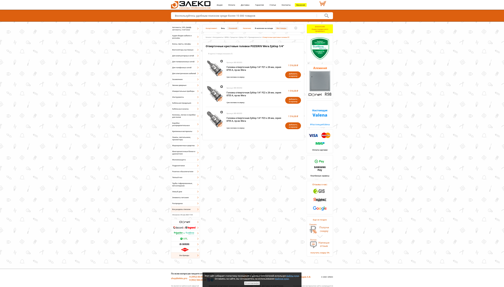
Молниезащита (179, 159)
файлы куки (292, 275)
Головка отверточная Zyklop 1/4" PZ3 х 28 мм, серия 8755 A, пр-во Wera (254, 119)
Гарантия (259, 5)
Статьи (273, 5)
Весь (223, 28)
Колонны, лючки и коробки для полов (184, 116)
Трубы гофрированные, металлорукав (182, 184)
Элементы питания (180, 197)
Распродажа (177, 203)
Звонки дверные (179, 85)
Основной (233, 28)
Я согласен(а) (252, 283)
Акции (219, 5)
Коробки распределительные (181, 124)
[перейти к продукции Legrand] (185, 227)
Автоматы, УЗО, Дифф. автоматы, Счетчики (182, 28)
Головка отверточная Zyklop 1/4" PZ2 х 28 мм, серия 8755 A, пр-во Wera (254, 94)
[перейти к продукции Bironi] (185, 244)
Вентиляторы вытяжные (182, 50)
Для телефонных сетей (181, 67)
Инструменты (178, 97)
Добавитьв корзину (293, 74)
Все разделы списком (181, 209)
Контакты (286, 5)
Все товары (281, 28)
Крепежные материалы (182, 131)
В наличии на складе (264, 28)
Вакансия (300, 5)
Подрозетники (178, 165)
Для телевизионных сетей (183, 61)
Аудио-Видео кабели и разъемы (182, 36)
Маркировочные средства (183, 145)
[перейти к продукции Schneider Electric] (185, 233)
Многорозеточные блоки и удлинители (183, 152)
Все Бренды (184, 255)
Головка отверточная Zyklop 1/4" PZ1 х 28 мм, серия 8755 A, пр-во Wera (254, 68)
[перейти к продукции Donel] (185, 222)
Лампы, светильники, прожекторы (181, 138)
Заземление (177, 79)
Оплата (231, 5)
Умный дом (177, 191)
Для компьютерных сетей (183, 55)
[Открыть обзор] (320, 95)
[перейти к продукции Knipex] (185, 249)
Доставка (245, 5)
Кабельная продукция (181, 103)
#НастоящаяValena (320, 117)
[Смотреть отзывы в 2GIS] (320, 194)
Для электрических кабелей (184, 73)
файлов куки (282, 278)
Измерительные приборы (183, 91)
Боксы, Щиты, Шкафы (181, 44)
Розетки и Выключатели (182, 171)
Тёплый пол (177, 177)
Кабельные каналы (180, 109)
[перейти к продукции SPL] (185, 238)
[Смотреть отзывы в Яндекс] (320, 202)
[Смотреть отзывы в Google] (320, 211)
